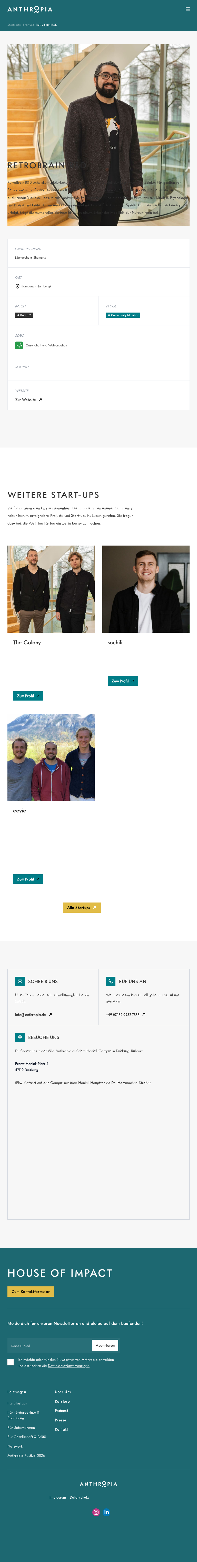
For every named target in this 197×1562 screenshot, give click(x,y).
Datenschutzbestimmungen (69, 1365)
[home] (29, 9)
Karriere (62, 1401)
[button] (187, 9)
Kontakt (61, 1429)
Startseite (14, 24)
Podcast (61, 1410)
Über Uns (63, 1392)
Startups (28, 24)
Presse (60, 1420)
